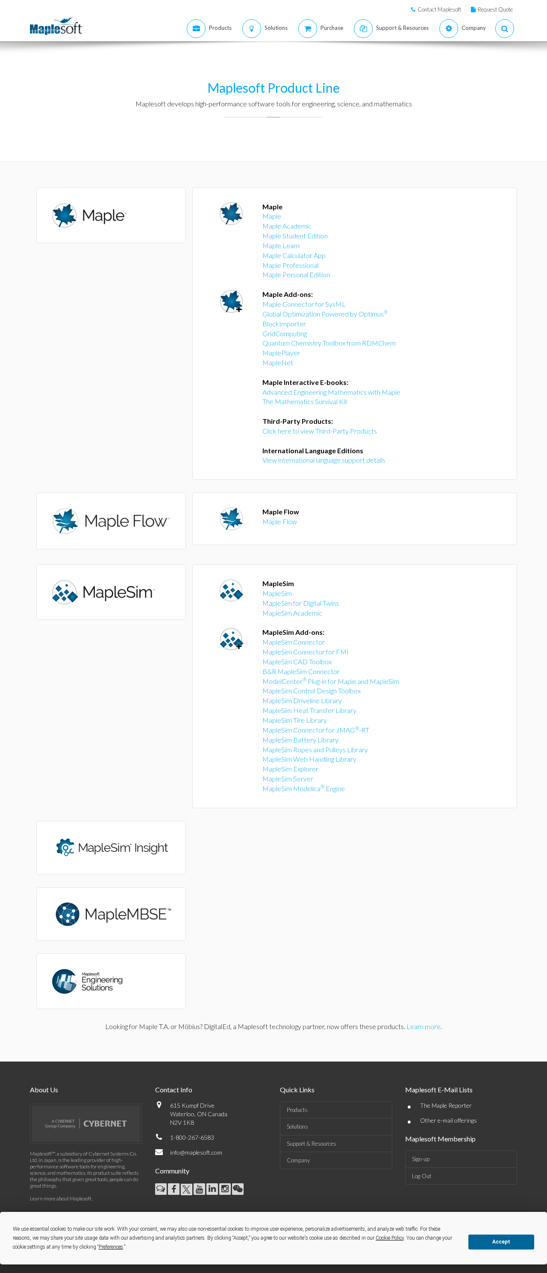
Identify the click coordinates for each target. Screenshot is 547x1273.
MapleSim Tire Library (294, 720)
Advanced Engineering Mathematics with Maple (331, 392)
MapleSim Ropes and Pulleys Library (315, 749)
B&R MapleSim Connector (301, 671)
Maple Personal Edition (296, 274)
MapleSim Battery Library (300, 740)
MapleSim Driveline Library (302, 700)
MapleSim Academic (292, 613)
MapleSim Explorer (290, 769)
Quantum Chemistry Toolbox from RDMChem (329, 343)
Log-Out (421, 1176)
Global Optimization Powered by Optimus (325, 314)
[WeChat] (238, 1189)
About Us (44, 1089)
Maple (271, 216)
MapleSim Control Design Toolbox (311, 690)
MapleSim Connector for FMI (305, 652)
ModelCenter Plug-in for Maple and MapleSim (330, 681)
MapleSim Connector (293, 642)
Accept (501, 1242)
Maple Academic (287, 226)
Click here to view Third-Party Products (319, 431)
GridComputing (284, 333)
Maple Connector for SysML (304, 304)
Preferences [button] (111, 1247)
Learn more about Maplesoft (60, 1198)
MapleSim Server (287, 778)
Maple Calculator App (294, 255)
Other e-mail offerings (448, 1120)
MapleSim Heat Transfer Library (309, 710)
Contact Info (173, 1089)
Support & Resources (311, 1143)
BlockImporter (284, 324)
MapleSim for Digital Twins (300, 603)
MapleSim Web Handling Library (309, 759)
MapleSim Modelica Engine (303, 788)
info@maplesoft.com (196, 1152)
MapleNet (277, 362)
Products (297, 1109)
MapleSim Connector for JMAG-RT (315, 730)
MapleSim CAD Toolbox (297, 661)
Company (298, 1160)
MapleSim (277, 593)
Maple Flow (279, 521)
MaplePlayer (281, 353)
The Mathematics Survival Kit (304, 401)
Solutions (297, 1126)
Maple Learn (281, 245)
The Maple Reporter (446, 1105)
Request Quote (495, 9)
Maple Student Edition (295, 236)
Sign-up (420, 1159)
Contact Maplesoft (439, 9)
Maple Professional (290, 265)
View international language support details (323, 460)
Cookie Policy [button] (390, 1238)
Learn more (423, 1026)
